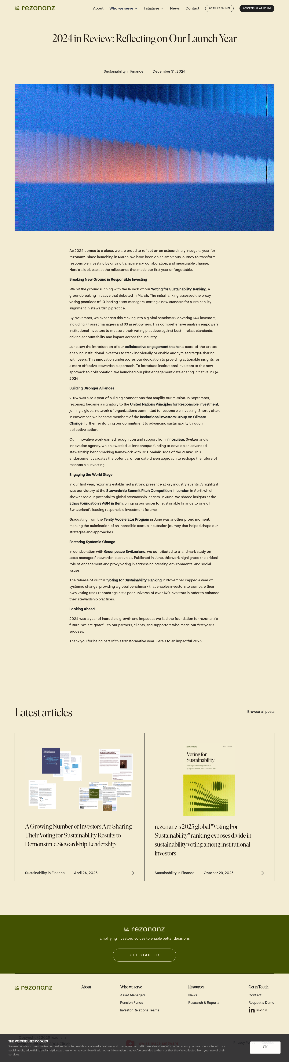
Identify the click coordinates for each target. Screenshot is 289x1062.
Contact (192, 8)
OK (265, 1047)
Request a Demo (261, 1003)
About (98, 8)
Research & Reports (203, 1003)
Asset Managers (133, 995)
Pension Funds (131, 1003)
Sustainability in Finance (123, 71)
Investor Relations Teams (139, 1010)
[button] (123, 8)
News (175, 8)
